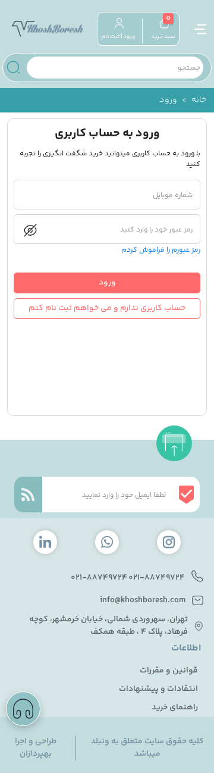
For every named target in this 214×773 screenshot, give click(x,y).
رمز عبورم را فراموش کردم (160, 250)
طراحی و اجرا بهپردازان (35, 748)
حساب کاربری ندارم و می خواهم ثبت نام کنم (107, 308)
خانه (199, 100)
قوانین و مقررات (169, 671)
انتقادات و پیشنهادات (158, 689)
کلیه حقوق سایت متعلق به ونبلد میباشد (147, 748)
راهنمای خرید (175, 708)
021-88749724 (156, 578)
